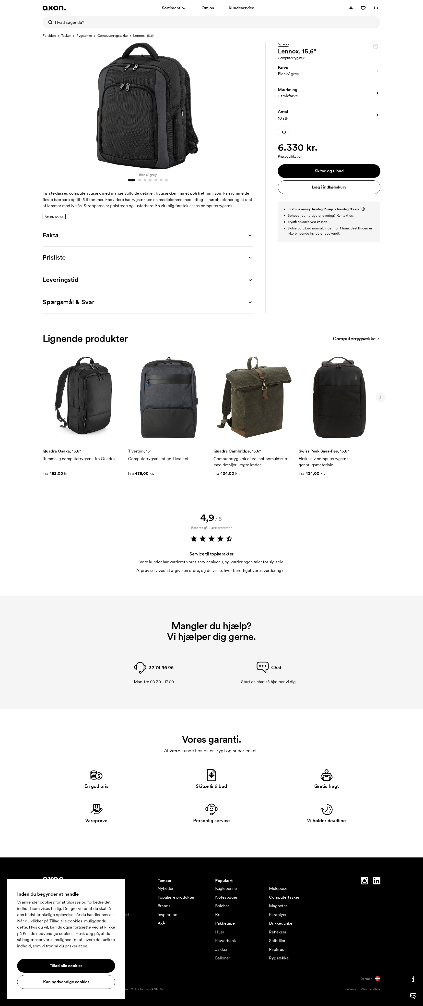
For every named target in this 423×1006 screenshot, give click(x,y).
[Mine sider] (351, 8)
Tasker (66, 35)
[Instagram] (364, 881)
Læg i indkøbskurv (329, 187)
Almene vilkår (370, 989)
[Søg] (49, 22)
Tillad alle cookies (66, 965)
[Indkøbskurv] (375, 8)
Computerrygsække (112, 35)
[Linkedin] (376, 881)
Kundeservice (241, 8)
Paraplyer (278, 914)
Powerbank (225, 940)
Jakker (221, 949)
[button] (329, 71)
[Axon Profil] (54, 8)
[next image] (248, 105)
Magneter (278, 905)
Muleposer (279, 888)
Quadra (283, 44)
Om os (207, 8)
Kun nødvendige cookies (66, 981)
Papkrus (276, 949)
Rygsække (84, 35)
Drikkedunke (280, 923)
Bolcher (222, 905)
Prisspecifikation (290, 156)
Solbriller (277, 940)
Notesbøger (226, 897)
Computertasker (284, 897)
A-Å (161, 923)
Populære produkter (176, 897)
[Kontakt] (413, 979)
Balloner (222, 958)
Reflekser (277, 932)
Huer (219, 932)
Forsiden (49, 35)
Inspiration (167, 914)
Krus (219, 914)
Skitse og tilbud (329, 171)
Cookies (350, 989)
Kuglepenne (226, 888)
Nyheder (166, 888)
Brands (164, 905)
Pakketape (225, 923)
